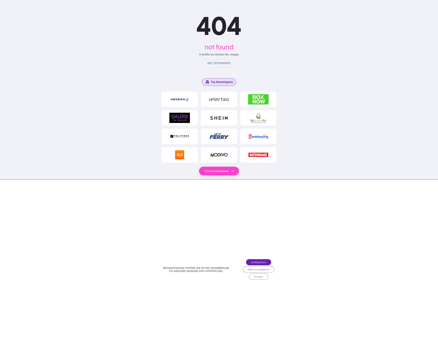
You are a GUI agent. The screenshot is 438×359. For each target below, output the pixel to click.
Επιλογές (258, 276)
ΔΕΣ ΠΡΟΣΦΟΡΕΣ (219, 63)
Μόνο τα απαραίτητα (258, 269)
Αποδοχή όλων (258, 262)
